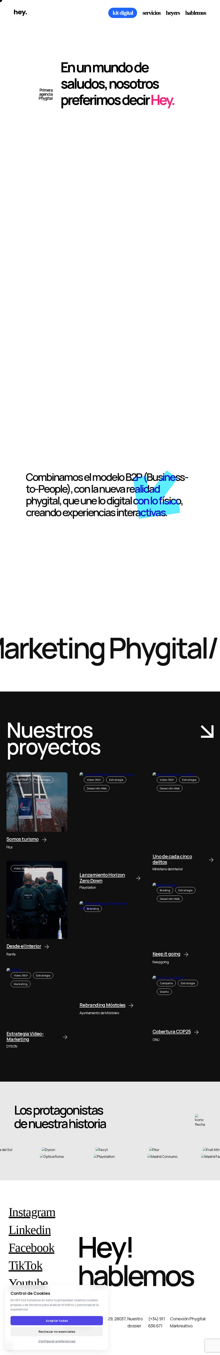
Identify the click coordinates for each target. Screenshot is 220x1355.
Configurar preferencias (56, 1341)
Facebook (31, 1248)
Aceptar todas (57, 1321)
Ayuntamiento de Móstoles (99, 1013)
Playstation (87, 887)
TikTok (25, 1265)
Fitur (9, 847)
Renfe (11, 954)
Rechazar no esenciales (56, 1332)
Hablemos (195, 12)
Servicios (151, 12)
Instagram (32, 1212)
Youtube (28, 1283)
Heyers (173, 12)
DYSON (11, 1046)
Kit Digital (123, 12)
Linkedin (30, 1230)
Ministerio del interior (168, 869)
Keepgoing (161, 962)
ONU (156, 1039)
